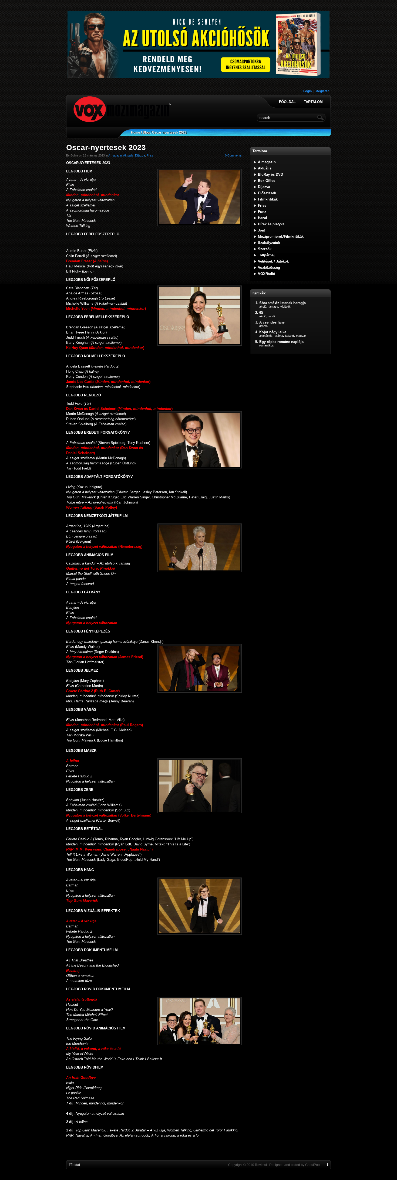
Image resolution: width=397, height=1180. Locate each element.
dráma (263, 326)
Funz (262, 212)
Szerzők (264, 249)
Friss (150, 155)
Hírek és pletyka (271, 224)
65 (261, 313)
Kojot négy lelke (272, 332)
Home (135, 132)
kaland (289, 335)
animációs (265, 335)
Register (322, 91)
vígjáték (285, 306)
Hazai (262, 218)
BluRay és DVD (270, 174)
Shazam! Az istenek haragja (282, 303)
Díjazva (140, 155)
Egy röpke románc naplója (281, 342)
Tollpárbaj (266, 255)
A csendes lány (272, 322)
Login (307, 91)
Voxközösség (269, 268)
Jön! (261, 230)
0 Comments (233, 155)
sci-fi (271, 316)
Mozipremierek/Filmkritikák (281, 236)
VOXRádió (266, 274)
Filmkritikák (268, 199)
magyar (301, 335)
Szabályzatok (269, 243)
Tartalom (313, 102)
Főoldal (287, 102)
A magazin (115, 155)
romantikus (266, 345)
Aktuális (128, 155)
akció (262, 306)
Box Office (266, 181)
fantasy (273, 306)
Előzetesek (267, 193)
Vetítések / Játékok (273, 261)
